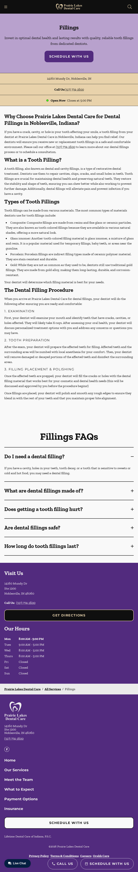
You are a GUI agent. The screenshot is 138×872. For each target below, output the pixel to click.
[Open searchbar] (130, 7)
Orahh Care (101, 856)
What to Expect (19, 789)
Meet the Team (18, 779)
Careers (85, 856)
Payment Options (21, 799)
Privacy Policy (39, 856)
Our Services (16, 770)
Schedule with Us (69, 56)
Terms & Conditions (64, 856)
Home (10, 760)
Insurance (13, 809)
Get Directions (69, 615)
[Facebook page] (6, 749)
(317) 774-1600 (74, 89)
